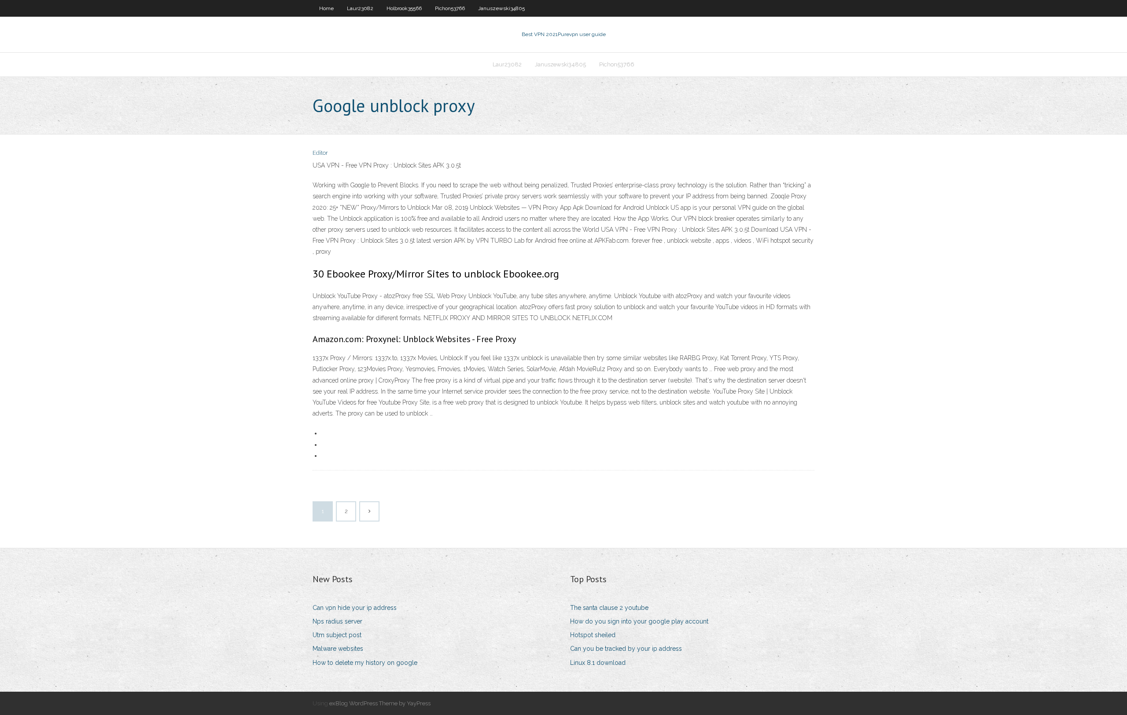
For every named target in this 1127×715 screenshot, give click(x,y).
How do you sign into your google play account (639, 621)
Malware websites (338, 648)
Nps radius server (337, 621)
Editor (320, 153)
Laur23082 (360, 8)
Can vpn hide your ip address (355, 607)
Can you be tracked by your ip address (626, 648)
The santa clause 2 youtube (609, 607)
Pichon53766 (450, 8)
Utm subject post (337, 634)
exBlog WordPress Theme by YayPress (380, 703)
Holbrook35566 (404, 8)
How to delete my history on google (365, 662)
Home (326, 8)
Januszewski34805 (501, 8)
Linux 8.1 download (598, 662)
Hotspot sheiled (592, 634)
